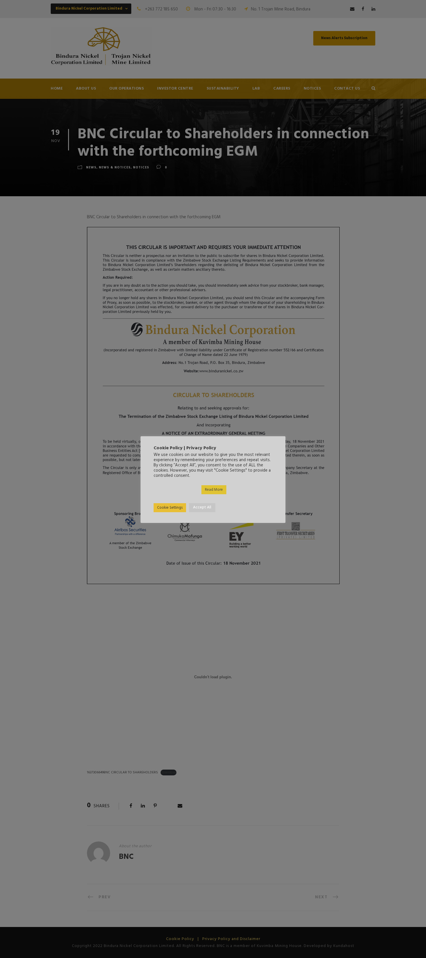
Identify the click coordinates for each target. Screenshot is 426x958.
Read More (214, 490)
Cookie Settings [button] (170, 508)
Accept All (202, 507)
